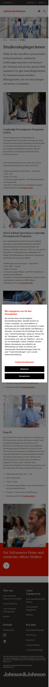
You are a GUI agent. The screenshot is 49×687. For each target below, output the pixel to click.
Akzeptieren (24, 376)
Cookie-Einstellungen (24, 362)
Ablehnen (24, 369)
